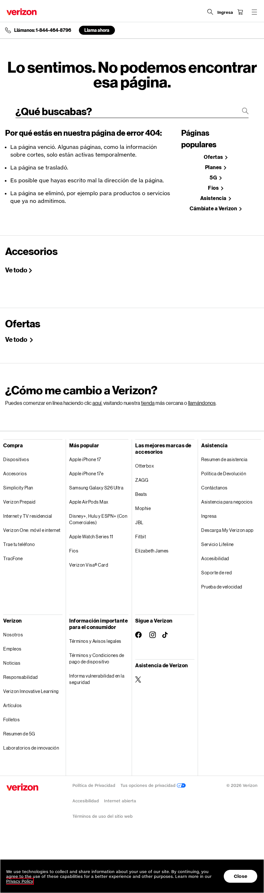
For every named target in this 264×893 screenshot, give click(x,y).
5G (214, 177)
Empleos (12, 649)
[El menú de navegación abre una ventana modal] (254, 12)
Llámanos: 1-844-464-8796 (42, 30)
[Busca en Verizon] (210, 12)
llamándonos (202, 403)
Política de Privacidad (93, 785)
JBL (139, 522)
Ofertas (214, 157)
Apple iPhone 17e (86, 473)
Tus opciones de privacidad (148, 785)
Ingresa (209, 516)
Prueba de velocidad (221, 586)
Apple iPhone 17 (85, 459)
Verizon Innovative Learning (31, 691)
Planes (214, 167)
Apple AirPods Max (88, 502)
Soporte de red (216, 572)
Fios (214, 188)
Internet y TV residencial (27, 516)
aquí (96, 403)
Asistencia (214, 198)
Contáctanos (214, 487)
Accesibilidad (215, 558)
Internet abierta (120, 800)
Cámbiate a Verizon (214, 208)
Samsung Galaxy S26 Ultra (96, 487)
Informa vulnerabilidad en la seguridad (96, 679)
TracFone (13, 558)
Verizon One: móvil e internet (32, 530)
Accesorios (15, 473)
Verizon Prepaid (19, 502)
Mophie (143, 508)
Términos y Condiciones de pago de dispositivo (96, 658)
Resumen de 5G (19, 733)
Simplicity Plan (18, 487)
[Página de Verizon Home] (21, 11)
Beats (141, 494)
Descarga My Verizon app (227, 530)
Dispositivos (16, 459)
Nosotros (13, 634)
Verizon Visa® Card (88, 565)
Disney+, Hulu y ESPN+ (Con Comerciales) (98, 519)
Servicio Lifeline (217, 544)
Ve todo (16, 270)
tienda (148, 403)
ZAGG (141, 480)
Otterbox (144, 466)
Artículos (12, 705)
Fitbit (140, 536)
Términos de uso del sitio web (102, 816)
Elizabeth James (152, 550)
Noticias (11, 663)
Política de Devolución (223, 473)
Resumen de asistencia (224, 459)
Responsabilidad (20, 677)
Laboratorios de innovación (31, 748)
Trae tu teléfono (19, 544)
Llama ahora (96, 30)
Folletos (11, 719)
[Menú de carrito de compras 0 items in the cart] (240, 12)
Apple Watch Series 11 (91, 536)
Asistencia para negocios (226, 502)
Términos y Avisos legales (95, 641)
